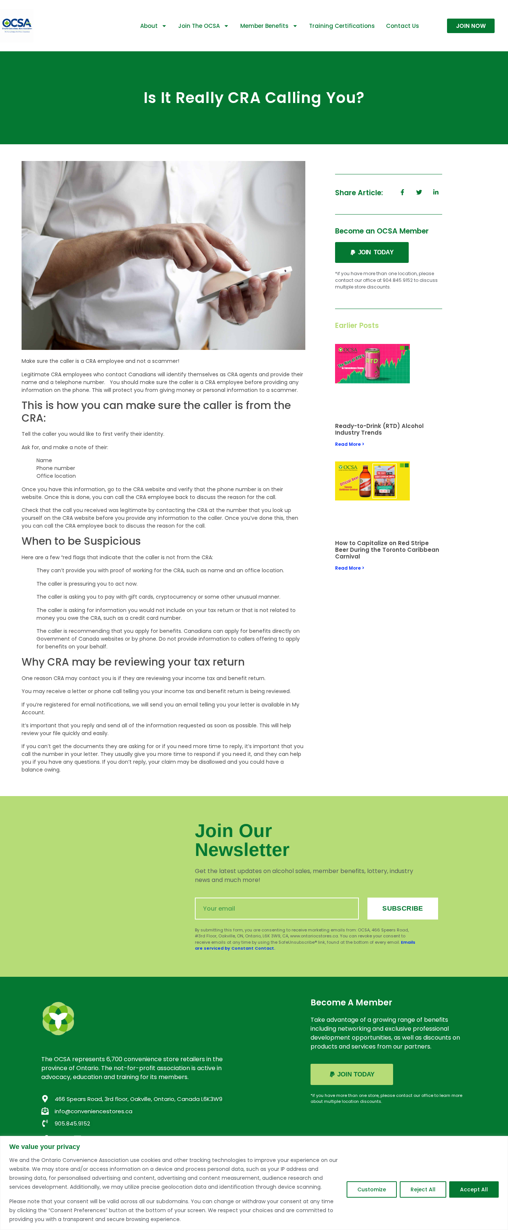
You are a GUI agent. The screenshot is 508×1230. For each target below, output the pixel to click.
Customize (371, 1189)
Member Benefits (264, 26)
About (149, 26)
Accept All (474, 1189)
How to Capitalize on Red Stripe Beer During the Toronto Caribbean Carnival (387, 549)
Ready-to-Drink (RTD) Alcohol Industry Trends (379, 429)
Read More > (349, 444)
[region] (254, 1183)
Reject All (423, 1189)
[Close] (500, 1142)
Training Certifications (342, 26)
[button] (372, 252)
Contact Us (402, 26)
